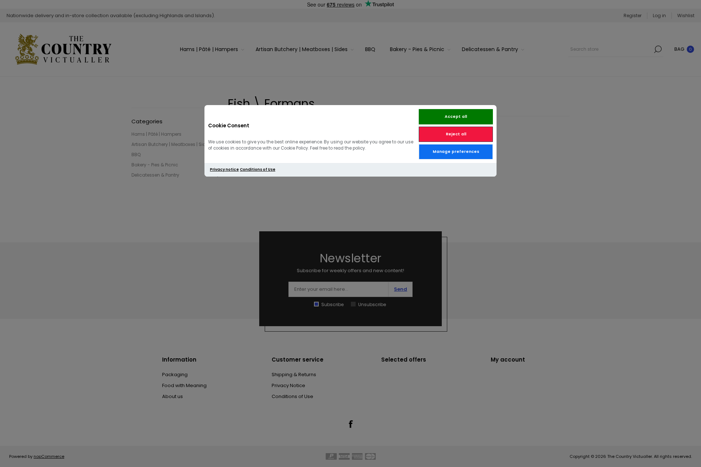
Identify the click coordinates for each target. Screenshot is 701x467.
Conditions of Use (257, 169)
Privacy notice (224, 169)
